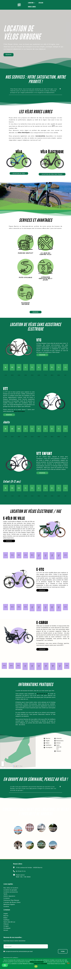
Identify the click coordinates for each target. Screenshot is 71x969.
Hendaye (53, 845)
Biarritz (6, 915)
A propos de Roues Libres (12, 902)
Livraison (7, 898)
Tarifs (5, 894)
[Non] (68, 963)
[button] (35, 91)
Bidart (29, 845)
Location (30, 3)
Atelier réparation (9, 896)
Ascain (53, 827)
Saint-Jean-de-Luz (18, 830)
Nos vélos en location (11, 888)
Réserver (8, 54)
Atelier (41, 3)
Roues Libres (32, 7)
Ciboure (30, 827)
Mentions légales (9, 904)
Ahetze (18, 845)
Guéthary (42, 827)
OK (36, 966)
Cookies (6, 906)
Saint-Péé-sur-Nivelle (41, 844)
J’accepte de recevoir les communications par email (18, 951)
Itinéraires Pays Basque (11, 900)
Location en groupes (10, 890)
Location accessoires (11, 892)
